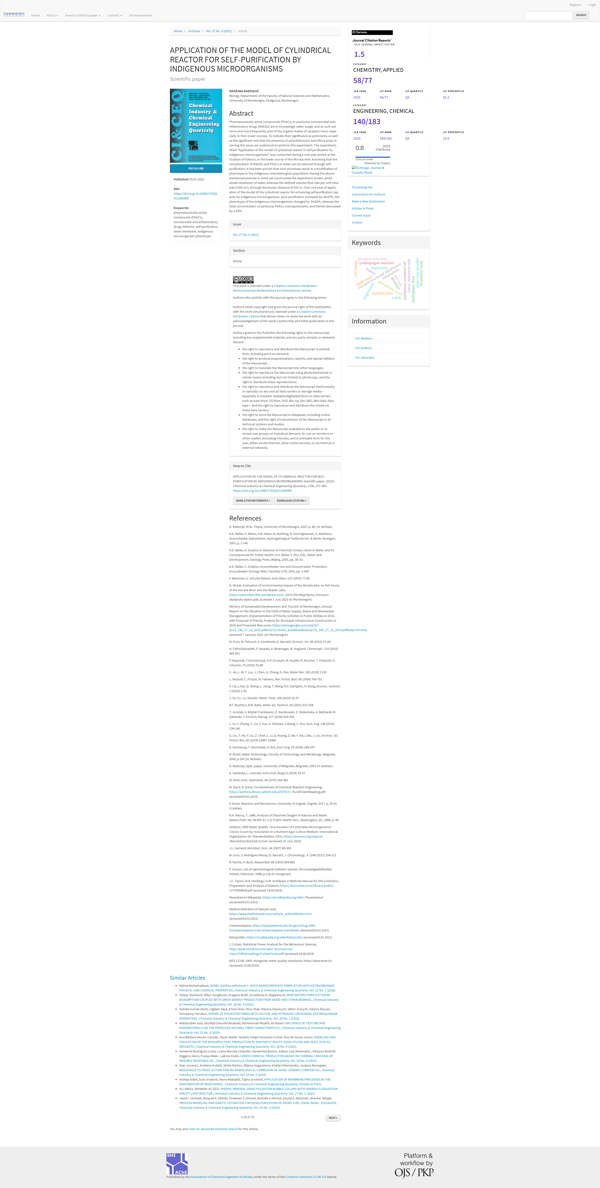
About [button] (51, 15)
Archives (194, 31)
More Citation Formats (252, 500)
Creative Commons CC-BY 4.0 (306, 1177)
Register (575, 5)
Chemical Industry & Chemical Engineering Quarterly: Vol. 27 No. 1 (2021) (264, 1093)
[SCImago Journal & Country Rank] (373, 170)
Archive (357, 222)
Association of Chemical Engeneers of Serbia (221, 1177)
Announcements (140, 15)
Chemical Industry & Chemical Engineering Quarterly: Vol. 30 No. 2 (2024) (229, 1107)
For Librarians (365, 357)
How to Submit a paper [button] (81, 15)
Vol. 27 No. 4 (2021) (219, 31)
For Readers (363, 338)
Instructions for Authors (368, 194)
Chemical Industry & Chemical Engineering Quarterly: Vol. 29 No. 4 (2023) (266, 1061)
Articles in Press (363, 208)
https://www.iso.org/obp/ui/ (303, 836)
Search (581, 15)
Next (333, 1117)
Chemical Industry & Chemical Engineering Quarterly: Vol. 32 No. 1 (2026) (285, 990)
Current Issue (361, 215)
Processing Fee (362, 187)
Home (35, 15)
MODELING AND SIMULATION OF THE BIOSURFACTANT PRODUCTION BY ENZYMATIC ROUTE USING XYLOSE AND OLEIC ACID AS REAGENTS (257, 1042)
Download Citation (291, 500)
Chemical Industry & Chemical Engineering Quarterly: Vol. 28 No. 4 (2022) (246, 1046)
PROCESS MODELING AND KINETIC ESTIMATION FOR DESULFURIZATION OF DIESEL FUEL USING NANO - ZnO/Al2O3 (258, 1103)
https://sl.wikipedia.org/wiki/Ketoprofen (275, 937)
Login (592, 5)
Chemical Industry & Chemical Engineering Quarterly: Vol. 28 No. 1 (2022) (249, 1018)
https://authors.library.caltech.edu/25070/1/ (260, 792)
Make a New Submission (368, 201)
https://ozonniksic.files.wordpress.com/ (256, 595)
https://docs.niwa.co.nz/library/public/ (307, 885)
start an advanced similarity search (213, 1129)
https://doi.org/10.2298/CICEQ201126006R (262, 490)
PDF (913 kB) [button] (196, 168)
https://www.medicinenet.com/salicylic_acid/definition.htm (270, 914)
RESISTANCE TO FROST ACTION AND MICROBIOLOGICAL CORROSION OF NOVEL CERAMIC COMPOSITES (249, 1070)
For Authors (363, 348)
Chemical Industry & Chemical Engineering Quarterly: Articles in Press (273, 1084)
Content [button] (114, 15)
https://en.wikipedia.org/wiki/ (283, 897)
